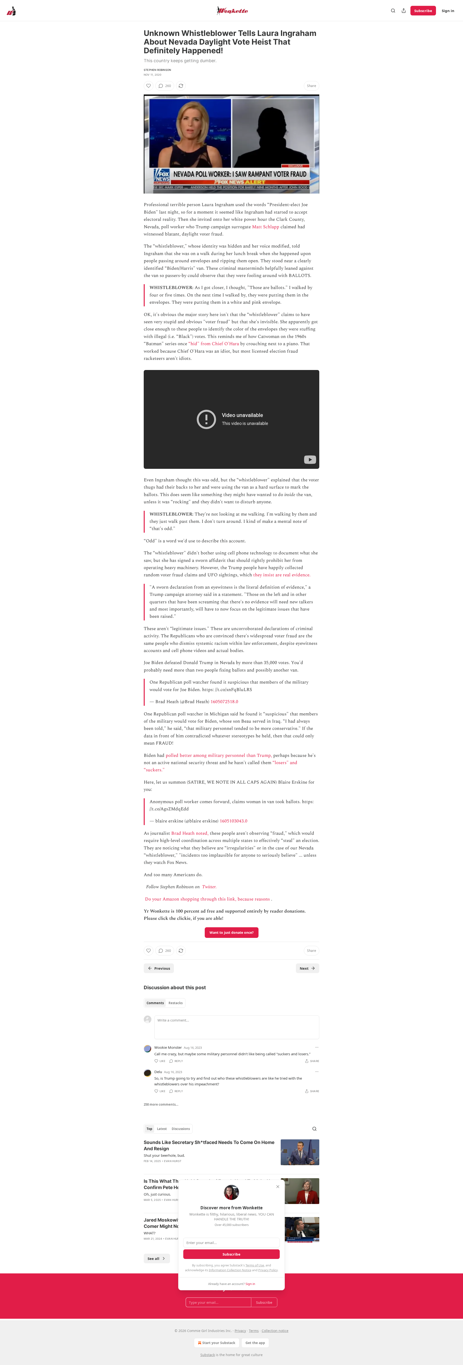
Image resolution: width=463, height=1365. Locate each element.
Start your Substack (218, 1342)
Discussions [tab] (181, 1129)
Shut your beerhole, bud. (164, 1155)
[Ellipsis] (317, 1047)
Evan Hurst (172, 1161)
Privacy (240, 1330)
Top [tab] (149, 1129)
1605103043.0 (233, 821)
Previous (162, 968)
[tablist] (164, 1003)
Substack (207, 1354)
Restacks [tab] (176, 1003)
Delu (158, 1071)
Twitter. (209, 886)
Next (304, 968)
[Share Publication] (404, 10)
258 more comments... (161, 1104)
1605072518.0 (224, 701)
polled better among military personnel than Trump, (219, 755)
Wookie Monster (168, 1047)
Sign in (448, 10)
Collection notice (275, 1330)
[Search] (393, 10)
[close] (278, 1186)
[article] (231, 1154)
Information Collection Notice (230, 1270)
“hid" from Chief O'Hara (213, 343)
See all (153, 1258)
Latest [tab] (162, 1129)
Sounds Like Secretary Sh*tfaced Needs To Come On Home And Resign (209, 1145)
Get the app (255, 1342)
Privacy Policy (268, 1270)
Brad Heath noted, (190, 833)
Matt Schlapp (265, 226)
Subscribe (423, 10)
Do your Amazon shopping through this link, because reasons (207, 899)
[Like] (148, 86)
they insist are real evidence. (282, 575)
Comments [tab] (155, 1003)
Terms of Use (254, 1265)
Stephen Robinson (157, 70)
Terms (254, 1330)
